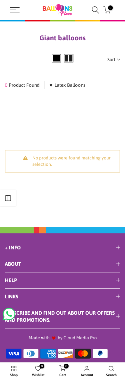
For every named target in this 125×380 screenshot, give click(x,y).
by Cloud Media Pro (77, 337)
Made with (39, 337)
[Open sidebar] (8, 198)
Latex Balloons (69, 85)
